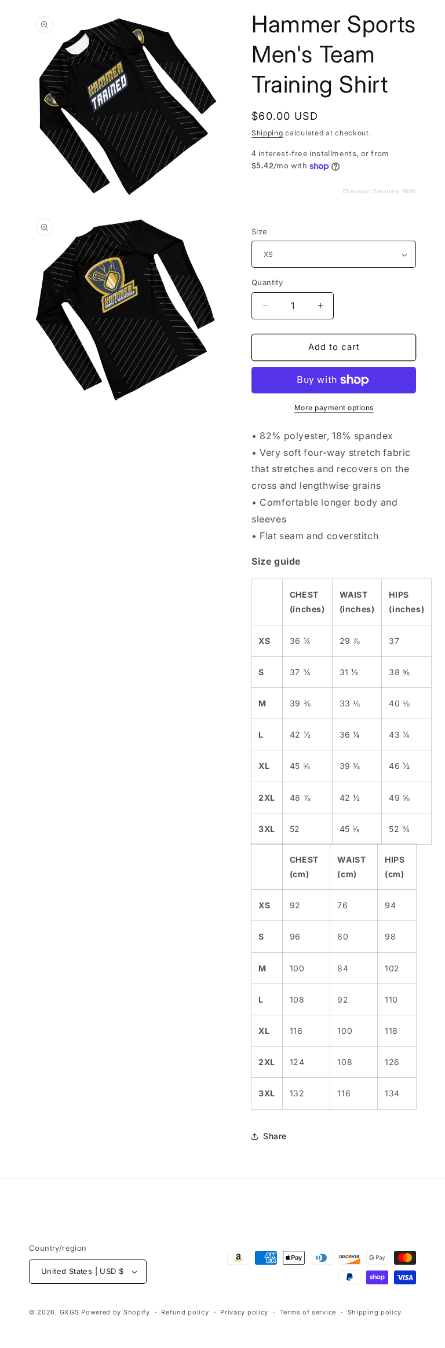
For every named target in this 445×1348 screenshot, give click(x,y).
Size (259, 231)
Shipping (267, 132)
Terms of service (308, 1312)
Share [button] (275, 1136)
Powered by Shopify (115, 1312)
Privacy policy (244, 1312)
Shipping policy (375, 1312)
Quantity (267, 282)
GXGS (69, 1312)
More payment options (334, 407)
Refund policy (185, 1312)
